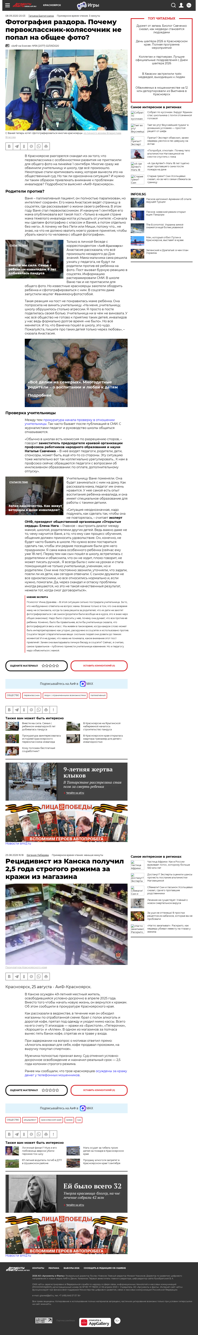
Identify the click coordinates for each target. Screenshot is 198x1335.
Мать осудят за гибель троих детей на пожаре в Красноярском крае (103, 1150)
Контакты (38, 1268)
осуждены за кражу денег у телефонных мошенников (76, 1073)
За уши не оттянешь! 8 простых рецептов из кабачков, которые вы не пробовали (169, 915)
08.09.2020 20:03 (15, 15)
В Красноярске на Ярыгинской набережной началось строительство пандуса (101, 726)
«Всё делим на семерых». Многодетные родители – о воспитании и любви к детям (73, 384)
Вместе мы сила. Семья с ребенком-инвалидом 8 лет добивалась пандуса (38, 726)
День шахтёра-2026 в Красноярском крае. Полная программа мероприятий (162, 45)
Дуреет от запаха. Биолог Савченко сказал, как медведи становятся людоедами (162, 29)
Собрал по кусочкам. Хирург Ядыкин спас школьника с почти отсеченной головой (169, 115)
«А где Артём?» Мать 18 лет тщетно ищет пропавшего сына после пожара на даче (168, 166)
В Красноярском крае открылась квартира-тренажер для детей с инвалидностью (103, 738)
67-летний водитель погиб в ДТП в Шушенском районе (42, 1162)
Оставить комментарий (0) (99, 665)
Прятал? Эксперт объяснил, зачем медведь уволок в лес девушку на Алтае (168, 140)
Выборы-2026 (71, 1268)
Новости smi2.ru (18, 843)
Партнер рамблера (65, 1320)
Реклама (54, 1268)
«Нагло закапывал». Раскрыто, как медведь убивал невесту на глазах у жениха (169, 928)
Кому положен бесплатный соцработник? (38, 750)
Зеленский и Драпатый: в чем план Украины (167, 251)
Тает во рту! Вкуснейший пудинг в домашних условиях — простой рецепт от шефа (168, 128)
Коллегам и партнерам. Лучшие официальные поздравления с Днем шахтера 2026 (162, 60)
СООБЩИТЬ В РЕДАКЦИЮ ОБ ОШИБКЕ (105, 1268)
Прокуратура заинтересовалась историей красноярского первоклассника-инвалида (41, 738)
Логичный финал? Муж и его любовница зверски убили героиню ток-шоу (39, 1150)
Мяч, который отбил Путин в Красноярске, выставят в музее (164, 239)
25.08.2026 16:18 (14, 855)
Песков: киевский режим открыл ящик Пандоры (166, 213)
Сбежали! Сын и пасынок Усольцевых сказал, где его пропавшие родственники (170, 890)
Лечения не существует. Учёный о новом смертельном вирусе (167, 902)
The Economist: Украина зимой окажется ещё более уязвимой (164, 226)
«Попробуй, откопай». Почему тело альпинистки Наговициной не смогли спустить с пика (168, 153)
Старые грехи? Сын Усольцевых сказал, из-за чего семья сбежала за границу (169, 179)
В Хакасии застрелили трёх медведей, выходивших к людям (161, 75)
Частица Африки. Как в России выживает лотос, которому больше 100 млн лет (168, 864)
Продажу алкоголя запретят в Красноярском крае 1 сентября (101, 1162)
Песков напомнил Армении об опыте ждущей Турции (168, 200)
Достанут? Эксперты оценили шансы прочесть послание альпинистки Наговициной (169, 877)
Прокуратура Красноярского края (26, 967)
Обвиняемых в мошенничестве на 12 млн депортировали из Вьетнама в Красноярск (162, 91)
